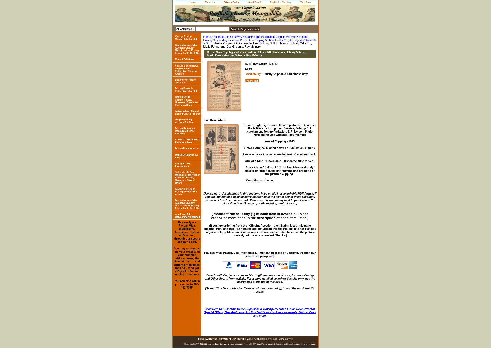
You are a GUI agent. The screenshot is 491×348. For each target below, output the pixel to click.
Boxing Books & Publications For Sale (186, 89)
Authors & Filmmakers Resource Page (187, 141)
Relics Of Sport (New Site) (186, 156)
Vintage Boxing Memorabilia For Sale (186, 37)
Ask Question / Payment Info (183, 165)
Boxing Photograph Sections (185, 81)
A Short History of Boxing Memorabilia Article (186, 192)
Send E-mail (254, 2)
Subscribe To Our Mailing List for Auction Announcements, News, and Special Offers (187, 177)
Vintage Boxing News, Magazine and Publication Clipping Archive (255, 36)
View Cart (305, 2)
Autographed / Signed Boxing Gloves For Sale (188, 112)
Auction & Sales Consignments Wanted (187, 215)
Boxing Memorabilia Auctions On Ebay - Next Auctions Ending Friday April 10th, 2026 (187, 49)
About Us (210, 2)
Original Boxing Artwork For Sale (184, 121)
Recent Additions (184, 59)
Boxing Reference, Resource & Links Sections (185, 131)
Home (207, 36)
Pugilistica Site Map (280, 2)
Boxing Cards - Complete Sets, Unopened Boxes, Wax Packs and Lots (187, 101)
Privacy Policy (231, 2)
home (193, 2)
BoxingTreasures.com (187, 148)
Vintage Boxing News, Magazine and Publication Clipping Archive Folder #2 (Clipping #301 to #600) (259, 38)
